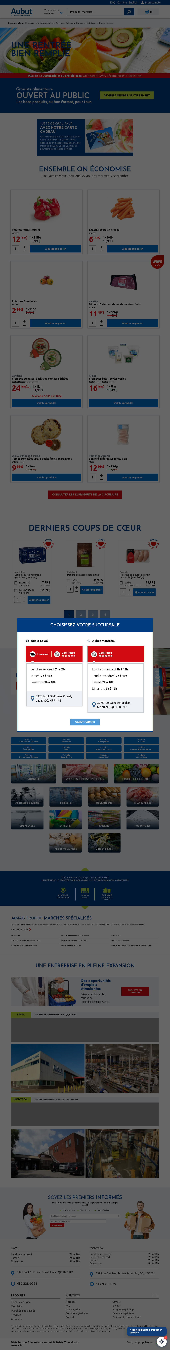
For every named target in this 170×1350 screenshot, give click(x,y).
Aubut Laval (39, 640)
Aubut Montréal (103, 640)
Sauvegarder (85, 722)
